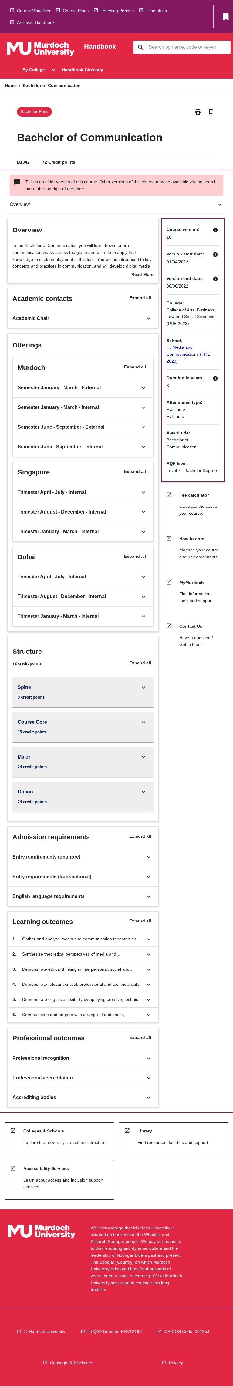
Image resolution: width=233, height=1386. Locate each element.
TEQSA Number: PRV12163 (115, 1331)
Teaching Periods (117, 10)
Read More (142, 275)
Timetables (156, 10)
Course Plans (76, 10)
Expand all (140, 297)
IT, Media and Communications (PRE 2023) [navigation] (188, 354)
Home (11, 85)
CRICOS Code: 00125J (186, 1331)
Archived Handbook (36, 22)
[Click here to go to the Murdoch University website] (40, 50)
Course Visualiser (34, 10)
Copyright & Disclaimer (72, 1362)
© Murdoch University (44, 1331)
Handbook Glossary (82, 69)
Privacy (176, 1362)
